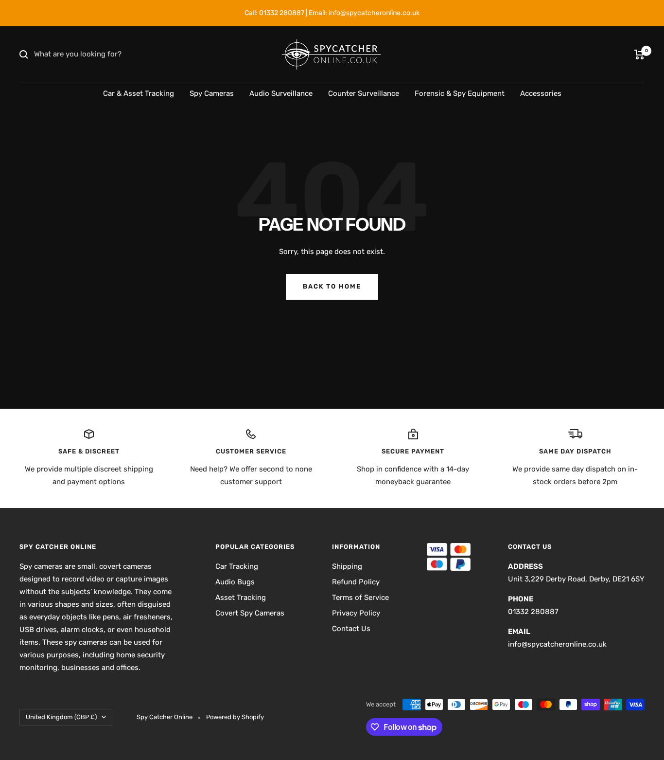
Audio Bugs (235, 582)
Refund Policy (356, 582)
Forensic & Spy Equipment (460, 93)
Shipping (347, 566)
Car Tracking (236, 566)
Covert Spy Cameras (249, 613)
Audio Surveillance (281, 93)
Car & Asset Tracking (138, 93)
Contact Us (351, 628)
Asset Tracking (240, 597)
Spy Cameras (212, 93)
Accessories (540, 93)
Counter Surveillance (363, 93)
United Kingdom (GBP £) (61, 717)
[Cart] (639, 54)
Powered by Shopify (235, 717)
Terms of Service (360, 597)
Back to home (332, 286)
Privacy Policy (356, 613)
